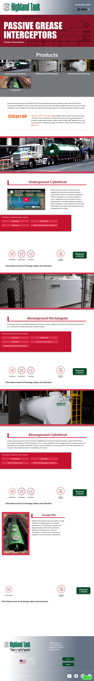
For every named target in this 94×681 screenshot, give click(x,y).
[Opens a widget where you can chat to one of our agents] (87, 677)
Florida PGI (15, 90)
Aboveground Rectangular (47, 73)
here (36, 125)
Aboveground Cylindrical (78, 73)
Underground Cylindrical (15, 73)
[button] (82, 9)
